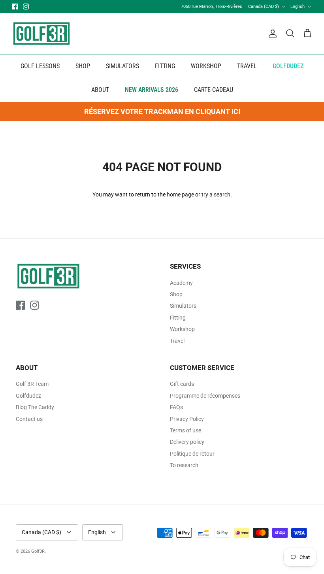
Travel (177, 341)
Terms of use (185, 430)
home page (180, 194)
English (297, 6)
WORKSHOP (206, 66)
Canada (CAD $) (263, 6)
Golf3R (38, 551)
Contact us (29, 419)
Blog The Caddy (35, 407)
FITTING (165, 66)
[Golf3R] (41, 33)
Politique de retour (192, 454)
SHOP (82, 66)
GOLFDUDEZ (288, 66)
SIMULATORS (122, 66)
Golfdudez (28, 396)
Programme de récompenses (205, 396)
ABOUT (100, 89)
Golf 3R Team (32, 384)
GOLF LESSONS (40, 66)
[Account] (271, 33)
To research (184, 465)
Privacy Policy (187, 419)
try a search (216, 194)
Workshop (182, 329)
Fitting (178, 317)
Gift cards (182, 384)
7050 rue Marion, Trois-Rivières (211, 6)
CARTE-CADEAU (213, 89)
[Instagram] (26, 6)
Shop (176, 294)
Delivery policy (187, 442)
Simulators (183, 306)
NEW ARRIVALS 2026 (151, 89)
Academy (181, 283)
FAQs (176, 407)
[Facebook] (15, 6)
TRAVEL (247, 66)
